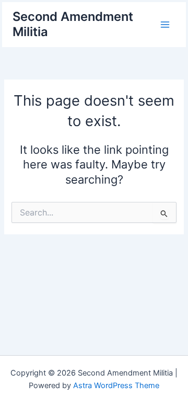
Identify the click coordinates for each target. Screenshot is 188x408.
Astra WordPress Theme (116, 385)
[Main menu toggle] (165, 24)
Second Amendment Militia (73, 24)
